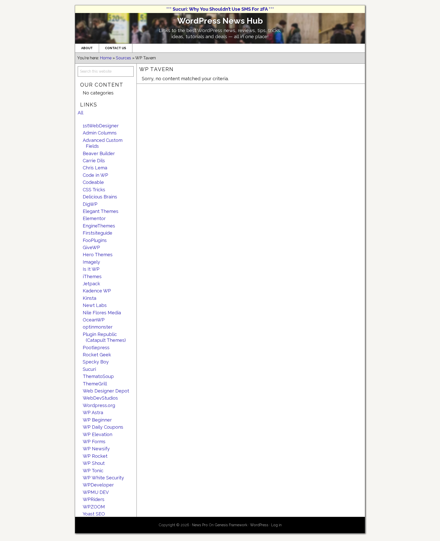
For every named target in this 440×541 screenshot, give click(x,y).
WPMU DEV (96, 492)
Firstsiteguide (97, 233)
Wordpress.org (99, 405)
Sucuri (89, 369)
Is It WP (91, 269)
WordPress (259, 525)
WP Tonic (93, 470)
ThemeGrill (95, 383)
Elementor (94, 218)
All (80, 112)
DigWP (90, 204)
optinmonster (98, 327)
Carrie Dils (94, 160)
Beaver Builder (99, 153)
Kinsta (89, 298)
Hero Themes (98, 254)
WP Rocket (95, 456)
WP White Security (103, 477)
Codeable (93, 182)
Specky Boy (96, 361)
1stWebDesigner (101, 125)
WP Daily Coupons (103, 427)
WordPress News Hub (220, 20)
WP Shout (94, 463)
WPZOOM (94, 506)
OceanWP (94, 319)
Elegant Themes (100, 211)
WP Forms (94, 441)
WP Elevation (97, 434)
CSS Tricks (94, 189)
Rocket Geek (97, 354)
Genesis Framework (231, 525)
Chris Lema (95, 167)
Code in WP (95, 175)
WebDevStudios (100, 398)
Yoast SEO (94, 514)
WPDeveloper (98, 485)
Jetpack (91, 283)
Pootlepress (96, 347)
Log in (276, 525)
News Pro (200, 525)
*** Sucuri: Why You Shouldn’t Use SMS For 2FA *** (220, 9)
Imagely (91, 262)
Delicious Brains (100, 196)
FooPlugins (95, 240)
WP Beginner (97, 420)
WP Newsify (96, 448)
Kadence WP (97, 290)
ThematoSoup (98, 376)
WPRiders (93, 499)
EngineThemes (99, 225)
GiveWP (91, 247)
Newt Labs (95, 305)
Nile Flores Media (102, 312)
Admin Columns (100, 133)
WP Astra (93, 412)
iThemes (92, 276)
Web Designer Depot (106, 391)
